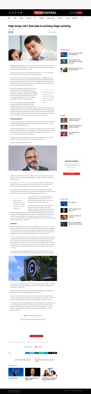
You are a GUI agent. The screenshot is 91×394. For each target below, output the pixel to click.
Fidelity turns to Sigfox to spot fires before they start (76, 69)
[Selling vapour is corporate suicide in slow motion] (64, 120)
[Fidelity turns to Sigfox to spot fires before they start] (64, 69)
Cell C (17, 342)
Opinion (42, 18)
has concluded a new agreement (24, 182)
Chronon (18, 391)
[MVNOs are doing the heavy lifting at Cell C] (32, 372)
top (39, 342)
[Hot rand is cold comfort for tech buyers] (64, 217)
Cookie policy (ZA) (66, 390)
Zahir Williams (44, 342)
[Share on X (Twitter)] (9, 32)
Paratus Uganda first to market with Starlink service (76, 53)
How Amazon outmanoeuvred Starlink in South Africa (75, 126)
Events (68, 18)
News (15, 18)
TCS (35, 18)
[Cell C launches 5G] (16, 372)
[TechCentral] (45, 12)
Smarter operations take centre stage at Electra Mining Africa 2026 (75, 61)
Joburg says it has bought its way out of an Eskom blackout (75, 223)
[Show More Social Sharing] (15, 32)
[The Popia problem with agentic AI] (64, 134)
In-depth (28, 18)
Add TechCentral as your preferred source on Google (34, 319)
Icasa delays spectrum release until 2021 (22, 359)
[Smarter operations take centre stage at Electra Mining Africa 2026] (64, 61)
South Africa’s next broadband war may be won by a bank (49, 378)
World (21, 18)
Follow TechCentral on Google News (33, 315)
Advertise (74, 18)
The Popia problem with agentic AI (74, 133)
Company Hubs (50, 18)
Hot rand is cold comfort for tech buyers (75, 216)
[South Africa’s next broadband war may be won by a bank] (49, 372)
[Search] (82, 18)
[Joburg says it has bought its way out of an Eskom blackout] (64, 224)
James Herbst (35, 342)
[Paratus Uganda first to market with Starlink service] (64, 54)
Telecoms (16, 21)
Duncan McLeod (12, 29)
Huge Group (29, 342)
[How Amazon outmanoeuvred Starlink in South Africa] (64, 127)
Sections (60, 18)
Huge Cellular (22, 342)
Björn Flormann (12, 342)
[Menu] (9, 18)
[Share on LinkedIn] (12, 32)
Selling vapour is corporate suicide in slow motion (75, 119)
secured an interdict (48, 226)
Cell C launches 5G (12, 378)
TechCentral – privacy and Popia (77, 390)
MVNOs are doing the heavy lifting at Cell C (31, 378)
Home (9, 21)
